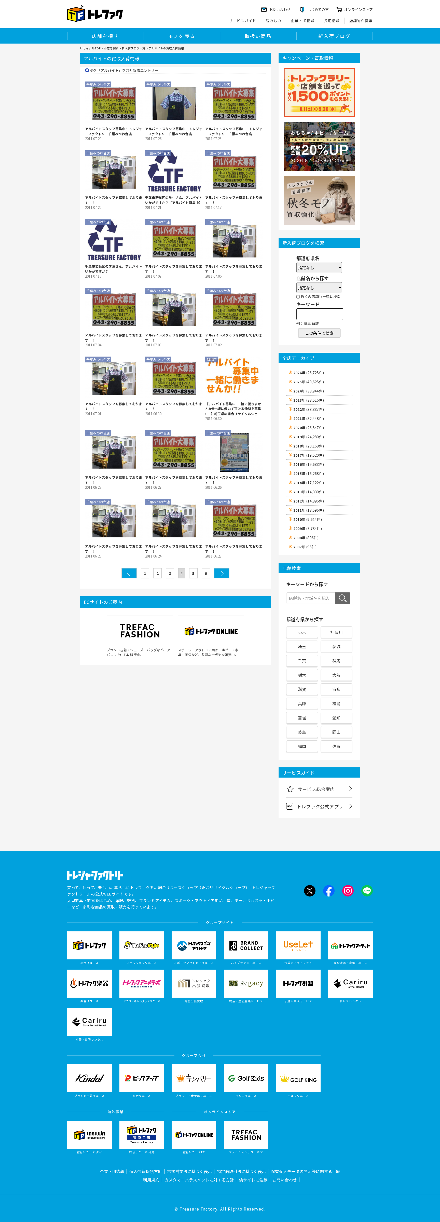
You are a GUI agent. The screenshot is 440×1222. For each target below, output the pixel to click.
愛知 (336, 718)
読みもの (274, 20)
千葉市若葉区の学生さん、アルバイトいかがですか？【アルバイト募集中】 (173, 200)
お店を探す (111, 48)
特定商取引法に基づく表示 (241, 1171)
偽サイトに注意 (253, 1180)
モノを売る (181, 36)
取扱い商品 (258, 36)
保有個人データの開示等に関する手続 (305, 1171)
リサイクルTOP (90, 48)
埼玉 (302, 646)
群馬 (336, 661)
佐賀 (336, 746)
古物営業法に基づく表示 (189, 1171)
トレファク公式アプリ (320, 806)
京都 (336, 689)
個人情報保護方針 (145, 1171)
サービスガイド (242, 20)
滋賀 (302, 689)
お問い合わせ (284, 1180)
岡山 (336, 732)
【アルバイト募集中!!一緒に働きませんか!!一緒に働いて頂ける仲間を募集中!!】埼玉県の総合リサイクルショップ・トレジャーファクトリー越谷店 (233, 408)
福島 (336, 703)
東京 (302, 632)
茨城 (336, 646)
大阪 (336, 675)
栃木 (302, 675)
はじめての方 (318, 9)
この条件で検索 (319, 333)
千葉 (302, 661)
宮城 (302, 718)
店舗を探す (105, 36)
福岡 (302, 746)
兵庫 (302, 703)
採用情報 (332, 20)
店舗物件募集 (361, 20)
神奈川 (336, 632)
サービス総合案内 (316, 789)
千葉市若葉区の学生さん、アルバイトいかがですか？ (113, 269)
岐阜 (302, 732)
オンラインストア (358, 9)
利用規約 (151, 1180)
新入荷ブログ (334, 36)
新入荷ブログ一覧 (133, 48)
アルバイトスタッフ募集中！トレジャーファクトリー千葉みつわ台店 (113, 131)
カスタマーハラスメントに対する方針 (199, 1180)
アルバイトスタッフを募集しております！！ (113, 200)
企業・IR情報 (303, 20)
